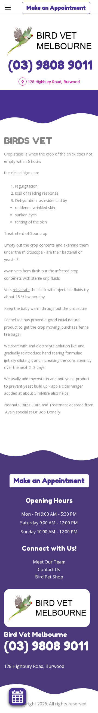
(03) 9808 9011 (50, 65)
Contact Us (49, 569)
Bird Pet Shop (49, 577)
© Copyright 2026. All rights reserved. (49, 704)
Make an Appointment (56, 8)
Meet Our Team (49, 562)
